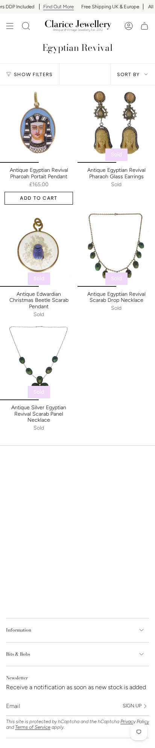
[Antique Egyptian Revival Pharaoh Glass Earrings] (116, 124)
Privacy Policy (134, 721)
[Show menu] (9, 26)
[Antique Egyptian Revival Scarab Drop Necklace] (116, 248)
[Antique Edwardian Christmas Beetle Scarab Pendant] (39, 248)
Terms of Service (32, 727)
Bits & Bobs (18, 654)
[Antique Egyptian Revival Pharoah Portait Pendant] (39, 124)
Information (18, 629)
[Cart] (144, 26)
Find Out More (50, 6)
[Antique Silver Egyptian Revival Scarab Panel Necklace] (39, 361)
